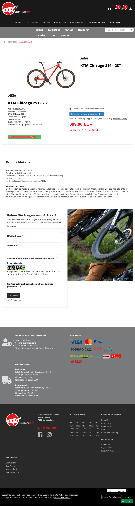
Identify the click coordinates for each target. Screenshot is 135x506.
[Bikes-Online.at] (16, 8)
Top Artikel (11, 466)
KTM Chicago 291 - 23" (100, 65)
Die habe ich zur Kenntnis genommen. (30, 285)
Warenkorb (11, 463)
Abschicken (13, 295)
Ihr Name (11, 226)
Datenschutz (106, 426)
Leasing (46, 22)
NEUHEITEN (84, 30)
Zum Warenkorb (96, 22)
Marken (65, 35)
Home (18, 22)
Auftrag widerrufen (116, 491)
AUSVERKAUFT (26, 42)
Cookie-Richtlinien (62, 497)
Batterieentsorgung (109, 432)
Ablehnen (128, 497)
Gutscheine (31, 22)
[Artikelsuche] (109, 9)
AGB (103, 429)
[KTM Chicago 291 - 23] (51, 73)
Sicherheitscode (14, 263)
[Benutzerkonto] (130, 9)
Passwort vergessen (110, 451)
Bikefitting (60, 22)
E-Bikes (39, 30)
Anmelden (105, 444)
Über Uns (114, 22)
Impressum (106, 423)
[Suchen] (131, 30)
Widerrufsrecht (13, 472)
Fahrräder (54, 30)
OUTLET (69, 30)
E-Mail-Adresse (14, 236)
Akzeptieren (127, 501)
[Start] (5, 42)
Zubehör (40, 35)
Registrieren (106, 447)
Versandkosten (119, 118)
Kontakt (104, 420)
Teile (52, 35)
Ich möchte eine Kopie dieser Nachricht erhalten (30, 258)
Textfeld (11, 245)
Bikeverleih (76, 22)
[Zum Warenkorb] (115, 9)
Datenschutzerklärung (21, 284)
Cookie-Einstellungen (111, 497)
